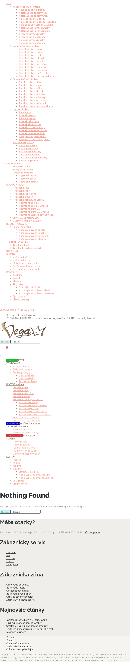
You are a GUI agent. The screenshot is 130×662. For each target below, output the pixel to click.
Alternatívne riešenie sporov (20, 599)
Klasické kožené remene (32, 43)
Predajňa (18, 275)
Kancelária (25, 112)
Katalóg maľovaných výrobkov (21, 314)
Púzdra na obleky (28, 181)
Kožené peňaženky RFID (32, 133)
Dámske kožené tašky (31, 55)
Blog (8, 555)
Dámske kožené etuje (31, 52)
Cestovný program (23, 172)
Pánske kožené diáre (30, 82)
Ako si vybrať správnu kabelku (35, 290)
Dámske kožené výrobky (26, 46)
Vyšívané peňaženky (30, 151)
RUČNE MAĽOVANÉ (16, 224)
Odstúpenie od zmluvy (17, 584)
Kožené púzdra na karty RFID (34, 139)
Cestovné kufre (27, 175)
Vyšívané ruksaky (28, 148)
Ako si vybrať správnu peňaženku (37, 293)
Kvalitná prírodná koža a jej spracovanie (26, 619)
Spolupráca (19, 296)
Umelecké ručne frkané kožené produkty (27, 625)
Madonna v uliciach (16, 631)
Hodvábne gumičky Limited (34, 212)
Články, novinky (21, 299)
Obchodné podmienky (17, 590)
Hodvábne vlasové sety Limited (36, 215)
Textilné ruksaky (22, 245)
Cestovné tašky (27, 178)
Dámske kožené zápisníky (33, 70)
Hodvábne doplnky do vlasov (28, 200)
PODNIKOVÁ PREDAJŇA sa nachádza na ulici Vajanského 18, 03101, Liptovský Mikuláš (50, 317)
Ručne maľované (22, 227)
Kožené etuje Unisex (30, 124)
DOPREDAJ (12, 251)
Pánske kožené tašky (30, 88)
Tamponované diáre (30, 154)
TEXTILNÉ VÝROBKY (17, 242)
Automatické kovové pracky (34, 28)
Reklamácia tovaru (15, 587)
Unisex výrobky (21, 109)
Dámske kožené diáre (30, 49)
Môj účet (11, 552)
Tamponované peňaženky (33, 157)
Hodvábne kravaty (23, 197)
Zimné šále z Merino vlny (26, 218)
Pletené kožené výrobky (26, 263)
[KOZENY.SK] (24, 338)
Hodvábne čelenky (29, 203)
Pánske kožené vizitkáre (32, 94)
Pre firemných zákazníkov (26, 266)
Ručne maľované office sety (34, 239)
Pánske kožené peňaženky (33, 103)
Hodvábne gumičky (29, 209)
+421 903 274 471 (27, 309)
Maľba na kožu (20, 257)
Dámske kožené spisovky (32, 67)
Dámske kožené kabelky (32, 61)
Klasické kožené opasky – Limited (37, 22)
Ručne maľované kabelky (32, 233)
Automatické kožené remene (35, 31)
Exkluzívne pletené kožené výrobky (24, 622)
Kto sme (17, 281)
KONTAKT (11, 272)
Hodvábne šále (21, 187)
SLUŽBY (10, 254)
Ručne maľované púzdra (32, 230)
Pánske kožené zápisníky (32, 100)
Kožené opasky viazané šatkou (36, 25)
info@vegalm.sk (92, 532)
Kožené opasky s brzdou (32, 10)
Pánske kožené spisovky (32, 97)
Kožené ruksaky (27, 115)
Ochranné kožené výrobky (27, 269)
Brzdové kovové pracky (32, 34)
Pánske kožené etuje (30, 85)
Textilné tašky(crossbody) (27, 248)
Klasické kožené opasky (32, 19)
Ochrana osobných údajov (19, 596)
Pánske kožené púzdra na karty (36, 106)
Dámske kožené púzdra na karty (36, 76)
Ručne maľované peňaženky (34, 236)
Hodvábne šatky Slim (24, 194)
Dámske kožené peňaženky (34, 73)
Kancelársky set (27, 118)
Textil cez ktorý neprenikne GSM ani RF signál (29, 628)
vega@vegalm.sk (9, 309)
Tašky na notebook (23, 169)
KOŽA (9, 4)
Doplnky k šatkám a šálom (27, 221)
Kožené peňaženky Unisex (33, 130)
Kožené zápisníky (28, 160)
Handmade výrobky (23, 142)
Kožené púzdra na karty (32, 127)
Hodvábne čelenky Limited (33, 206)
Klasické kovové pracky (32, 40)
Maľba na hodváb (22, 260)
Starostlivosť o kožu (30, 287)
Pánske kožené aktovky (32, 91)
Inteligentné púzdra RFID (32, 136)
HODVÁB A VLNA (15, 184)
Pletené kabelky (28, 145)
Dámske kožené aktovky (32, 58)
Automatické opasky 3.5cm (33, 16)
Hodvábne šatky (21, 191)
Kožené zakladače (29, 121)
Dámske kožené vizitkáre (32, 64)
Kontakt (17, 278)
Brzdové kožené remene (32, 37)
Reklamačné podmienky (18, 593)
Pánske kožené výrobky (25, 79)
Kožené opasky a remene (26, 7)
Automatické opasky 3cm (33, 13)
